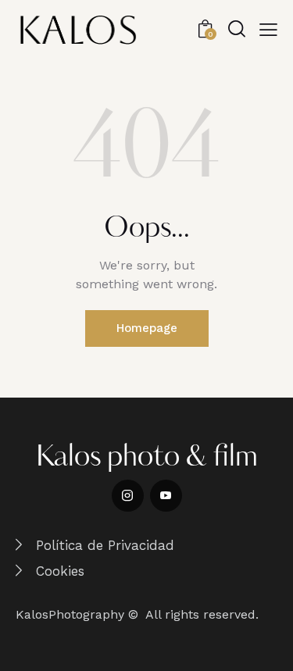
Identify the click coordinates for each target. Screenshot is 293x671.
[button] (268, 29)
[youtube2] (166, 496)
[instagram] (128, 496)
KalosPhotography (70, 614)
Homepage (146, 328)
